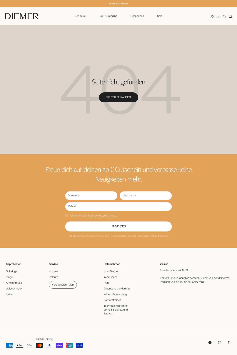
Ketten (10, 294)
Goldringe (11, 271)
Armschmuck (14, 283)
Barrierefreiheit (112, 300)
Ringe (9, 277)
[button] (212, 16)
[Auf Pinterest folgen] (229, 342)
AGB (106, 283)
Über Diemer (111, 271)
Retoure (53, 277)
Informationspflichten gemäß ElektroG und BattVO (116, 310)
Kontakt (53, 271)
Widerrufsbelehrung (115, 294)
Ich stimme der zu (93, 216)
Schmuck (80, 16)
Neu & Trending (108, 16)
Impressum (110, 277)
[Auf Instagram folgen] (219, 342)
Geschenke (137, 16)
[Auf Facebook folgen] (210, 342)
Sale (159, 16)
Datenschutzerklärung (101, 216)
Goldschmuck (14, 288)
